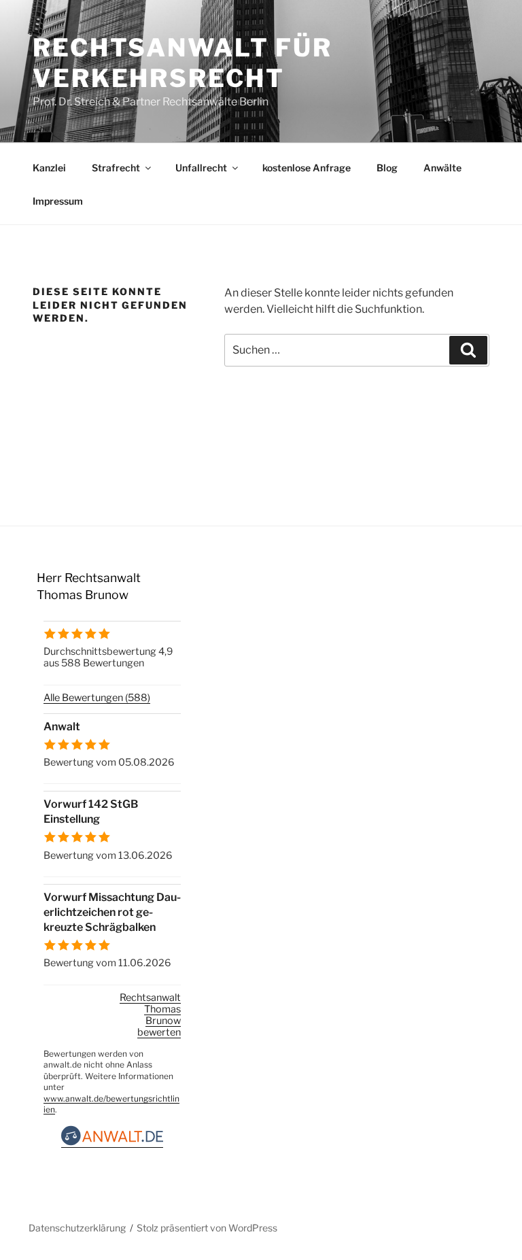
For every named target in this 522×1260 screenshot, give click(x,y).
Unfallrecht (201, 167)
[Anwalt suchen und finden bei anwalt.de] (112, 1142)
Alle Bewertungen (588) (97, 698)
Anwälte (442, 167)
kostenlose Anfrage (306, 167)
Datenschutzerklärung (77, 1227)
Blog (387, 167)
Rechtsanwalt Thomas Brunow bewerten (150, 1015)
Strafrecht (116, 167)
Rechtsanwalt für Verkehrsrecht (182, 63)
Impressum (58, 201)
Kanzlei (49, 167)
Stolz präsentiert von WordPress (207, 1227)
